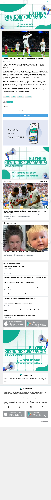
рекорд (29, 96)
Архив (19, 421)
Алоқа (6, 398)
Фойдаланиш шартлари (39, 398)
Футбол (5, 56)
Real (14, 96)
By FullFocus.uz (38, 425)
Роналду (20, 96)
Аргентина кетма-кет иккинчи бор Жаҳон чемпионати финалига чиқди (24, 210)
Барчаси (43, 181)
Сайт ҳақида (25, 398)
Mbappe (7, 96)
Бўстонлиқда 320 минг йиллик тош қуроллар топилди (19, 251)
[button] (2, 210)
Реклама (15, 398)
